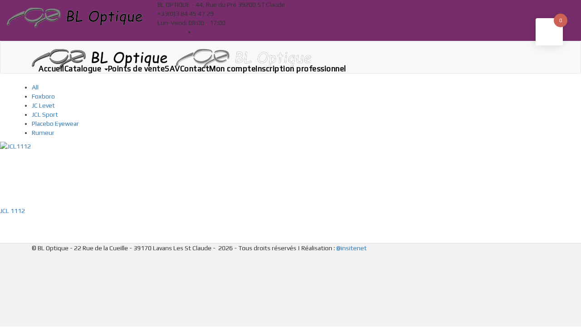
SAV (172, 68)
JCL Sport (45, 114)
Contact (195, 68)
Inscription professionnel (301, 68)
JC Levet (43, 105)
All (35, 87)
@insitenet (351, 248)
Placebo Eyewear (55, 123)
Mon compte (232, 68)
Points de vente (136, 68)
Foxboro (43, 96)
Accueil (51, 68)
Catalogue (83, 68)
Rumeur (43, 132)
